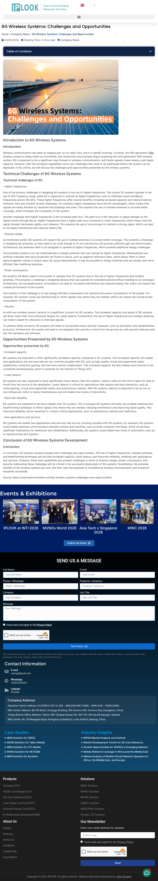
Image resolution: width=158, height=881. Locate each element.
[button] (79, 16)
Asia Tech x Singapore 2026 (98, 530)
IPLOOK (15, 692)
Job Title (84, 592)
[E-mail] (6, 671)
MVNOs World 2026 (60, 528)
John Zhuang (123, 876)
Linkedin (15, 688)
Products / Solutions (91, 581)
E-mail (83, 570)
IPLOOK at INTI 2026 (21, 528)
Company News (20, 34)
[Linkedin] (6, 690)
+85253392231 (19, 682)
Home (5, 34)
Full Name (9, 570)
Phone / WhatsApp (13, 581)
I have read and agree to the (29, 624)
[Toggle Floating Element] (147, 873)
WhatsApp (16, 679)
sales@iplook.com (21, 673)
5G (151, 152)
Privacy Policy (44, 624)
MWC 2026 (137, 528)
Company (8, 592)
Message (8, 604)
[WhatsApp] (6, 681)
